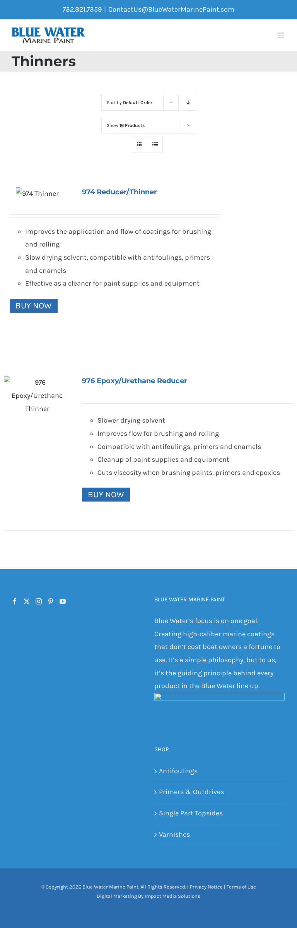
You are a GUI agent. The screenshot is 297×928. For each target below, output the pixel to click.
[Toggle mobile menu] (281, 35)
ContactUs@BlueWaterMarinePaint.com (171, 9)
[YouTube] (63, 601)
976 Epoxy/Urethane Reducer (134, 381)
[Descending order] (188, 103)
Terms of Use (241, 887)
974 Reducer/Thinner (119, 192)
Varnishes (174, 834)
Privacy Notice (206, 887)
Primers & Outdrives (191, 792)
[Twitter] (27, 601)
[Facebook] (15, 601)
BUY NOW (33, 306)
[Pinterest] (51, 601)
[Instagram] (39, 601)
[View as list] (154, 144)
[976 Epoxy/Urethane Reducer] (37, 395)
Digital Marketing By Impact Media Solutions (148, 896)
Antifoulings (178, 771)
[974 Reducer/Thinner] (37, 193)
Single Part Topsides (191, 813)
